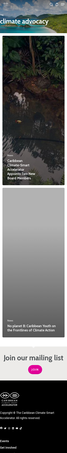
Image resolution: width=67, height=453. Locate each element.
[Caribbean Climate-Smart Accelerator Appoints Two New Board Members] (33, 110)
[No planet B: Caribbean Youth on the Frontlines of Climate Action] (33, 262)
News (10, 155)
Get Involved (8, 447)
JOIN (35, 369)
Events (4, 441)
